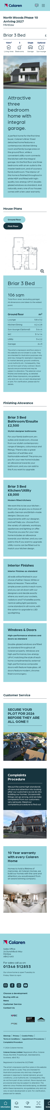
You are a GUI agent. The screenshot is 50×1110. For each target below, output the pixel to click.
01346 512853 (17, 966)
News (6, 1000)
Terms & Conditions (11, 1039)
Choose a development (15, 993)
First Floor (13, 226)
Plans (16, 1107)
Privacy (16, 1035)
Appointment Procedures (33, 1039)
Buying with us (10, 997)
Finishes (27, 1107)
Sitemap (7, 1035)
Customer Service (12, 1004)
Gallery (38, 1107)
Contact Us (9, 1008)
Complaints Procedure (13, 1042)
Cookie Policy (27, 1035)
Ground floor (14, 219)
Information (5, 1107)
